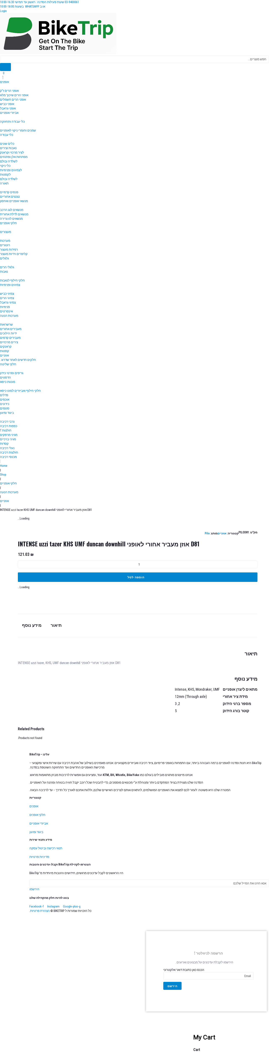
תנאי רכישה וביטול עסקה (45, 848)
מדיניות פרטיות (39, 857)
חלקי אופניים (8, 483)
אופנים (33, 806)
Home (3, 466)
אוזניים (4, 501)
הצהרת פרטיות (40, 911)
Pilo (207, 533)
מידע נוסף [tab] (32, 625)
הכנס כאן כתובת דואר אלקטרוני (183, 970)
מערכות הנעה (9, 492)
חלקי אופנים (37, 815)
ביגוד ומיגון (36, 832)
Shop (3, 474)
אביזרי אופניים (38, 823)
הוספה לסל (136, 577)
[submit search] (5, 67)
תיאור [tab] (56, 625)
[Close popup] (111, 1043)
